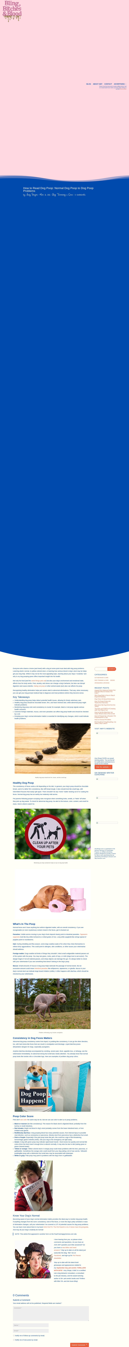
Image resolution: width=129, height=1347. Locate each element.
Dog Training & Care (62, 194)
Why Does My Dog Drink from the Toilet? (105, 705)
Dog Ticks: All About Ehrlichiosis (105, 699)
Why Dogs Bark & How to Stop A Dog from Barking (105, 696)
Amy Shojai (32, 194)
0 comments (80, 194)
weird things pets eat (38, 681)
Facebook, (57, 1255)
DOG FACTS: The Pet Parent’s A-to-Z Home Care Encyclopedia (65, 1227)
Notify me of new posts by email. (26, 1340)
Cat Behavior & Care (101, 677)
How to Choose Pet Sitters (103, 719)
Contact (108, 84)
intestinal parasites (41, 968)
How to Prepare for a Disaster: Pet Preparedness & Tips (105, 716)
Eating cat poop (39, 686)
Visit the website (102, 767)
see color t (24, 1120)
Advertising (119, 84)
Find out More (123, 89)
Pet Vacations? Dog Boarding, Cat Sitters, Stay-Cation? (105, 722)
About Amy (97, 84)
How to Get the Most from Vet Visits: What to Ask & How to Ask (105, 713)
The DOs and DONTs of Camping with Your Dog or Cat (105, 709)
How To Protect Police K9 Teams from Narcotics (102, 702)
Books (112, 680)
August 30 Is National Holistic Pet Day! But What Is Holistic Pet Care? (105, 692)
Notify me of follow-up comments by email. (30, 1336)
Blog (88, 84)
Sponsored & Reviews (102, 683)
